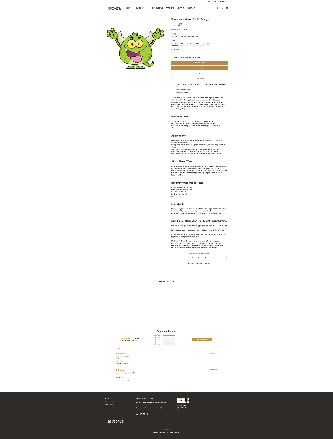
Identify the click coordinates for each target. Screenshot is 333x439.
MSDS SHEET (200, 79)
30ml (175, 44)
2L (208, 44)
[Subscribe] (161, 408)
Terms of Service (110, 402)
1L (203, 44)
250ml (189, 44)
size (173, 40)
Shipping (182, 36)
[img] (120, 354)
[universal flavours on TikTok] (147, 414)
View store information (182, 92)
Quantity (175, 49)
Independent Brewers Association (182, 409)
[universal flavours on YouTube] (144, 414)
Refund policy (109, 404)
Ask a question (199, 257)
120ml (182, 44)
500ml (197, 44)
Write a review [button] (202, 339)
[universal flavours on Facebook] (141, 414)
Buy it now (200, 68)
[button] (175, 29)
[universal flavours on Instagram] (137, 414)
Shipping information (199, 253)
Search (107, 399)
